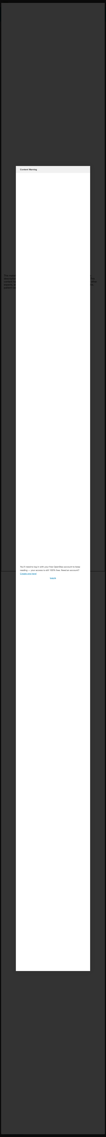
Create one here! (28, 573)
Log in (53, 578)
